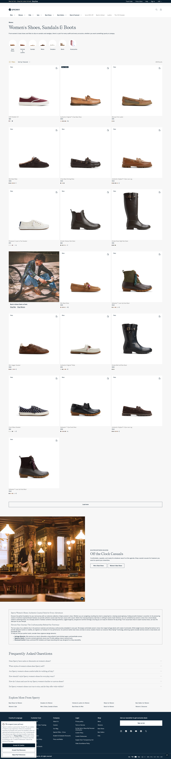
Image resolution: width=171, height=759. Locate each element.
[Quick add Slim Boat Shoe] (108, 254)
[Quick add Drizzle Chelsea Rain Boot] (108, 192)
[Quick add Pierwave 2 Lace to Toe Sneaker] (56, 192)
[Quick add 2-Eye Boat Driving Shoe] (108, 130)
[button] (160, 9)
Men (11, 15)
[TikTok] (126, 731)
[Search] (156, 9)
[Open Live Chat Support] (167, 755)
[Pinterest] (141, 731)
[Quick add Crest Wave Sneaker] (56, 378)
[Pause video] (82, 599)
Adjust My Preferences (18, 755)
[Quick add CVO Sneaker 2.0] (56, 68)
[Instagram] (121, 731)
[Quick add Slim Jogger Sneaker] (56, 316)
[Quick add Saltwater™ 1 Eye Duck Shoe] (108, 378)
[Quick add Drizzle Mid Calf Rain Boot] (159, 316)
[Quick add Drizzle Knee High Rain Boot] (159, 192)
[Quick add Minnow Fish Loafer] (159, 68)
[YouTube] (136, 731)
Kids (30, 15)
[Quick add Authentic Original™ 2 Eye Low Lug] (159, 130)
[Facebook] (131, 731)
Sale (38, 15)
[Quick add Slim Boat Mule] (56, 130)
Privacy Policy (18, 736)
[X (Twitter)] (146, 731)
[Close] (35, 723)
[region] (19, 739)
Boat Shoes (48, 15)
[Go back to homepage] (14, 9)
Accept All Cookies (18, 745)
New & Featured (74, 15)
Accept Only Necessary (18, 750)
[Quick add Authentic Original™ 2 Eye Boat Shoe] (108, 68)
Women (20, 15)
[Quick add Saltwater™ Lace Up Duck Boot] (159, 254)
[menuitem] (14, 15)
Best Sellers (60, 15)
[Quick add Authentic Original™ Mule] (108, 316)
